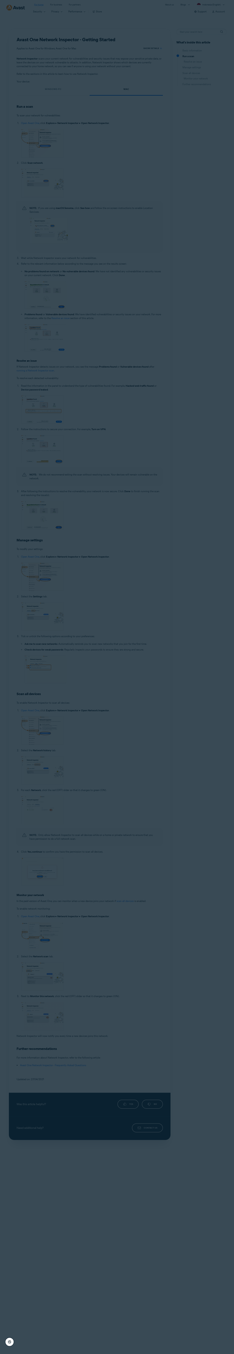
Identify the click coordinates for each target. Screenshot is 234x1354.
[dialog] (117, 677)
